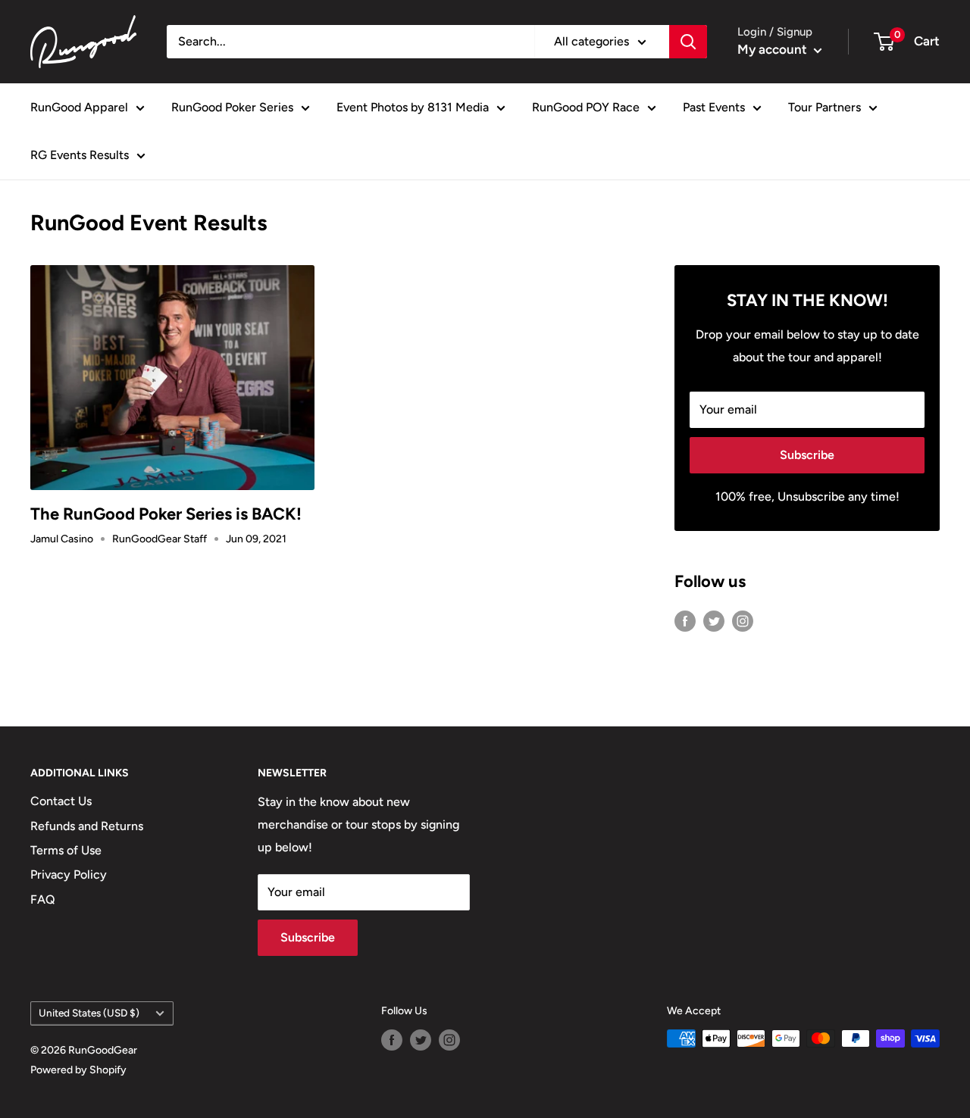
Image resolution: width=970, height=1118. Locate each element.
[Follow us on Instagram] (742, 620)
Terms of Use (66, 850)
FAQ (42, 899)
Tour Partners (824, 107)
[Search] (688, 41)
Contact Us (61, 801)
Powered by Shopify (78, 1069)
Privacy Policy (68, 874)
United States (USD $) (89, 1013)
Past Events (714, 107)
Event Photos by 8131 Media (412, 107)
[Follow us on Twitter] (713, 620)
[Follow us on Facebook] (685, 620)
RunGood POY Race (586, 107)
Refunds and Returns (86, 826)
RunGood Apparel (79, 107)
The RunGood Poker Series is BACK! (166, 514)
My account (773, 49)
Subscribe (807, 455)
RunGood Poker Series (232, 107)
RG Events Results (79, 155)
